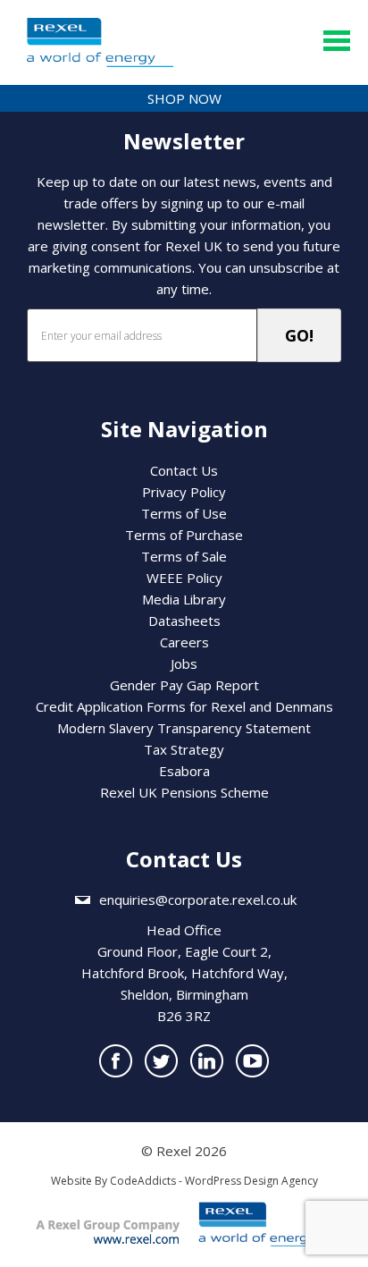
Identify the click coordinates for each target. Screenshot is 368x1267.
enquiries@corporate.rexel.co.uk (198, 899)
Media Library (184, 599)
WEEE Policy (184, 578)
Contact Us (184, 470)
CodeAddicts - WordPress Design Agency (214, 1180)
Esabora (184, 771)
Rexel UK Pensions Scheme (184, 792)
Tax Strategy (184, 749)
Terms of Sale (184, 556)
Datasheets (184, 620)
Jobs (184, 663)
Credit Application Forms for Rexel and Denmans (184, 706)
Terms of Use (184, 513)
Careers (184, 642)
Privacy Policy (184, 492)
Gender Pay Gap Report (184, 685)
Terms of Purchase (184, 535)
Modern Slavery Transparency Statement (184, 728)
